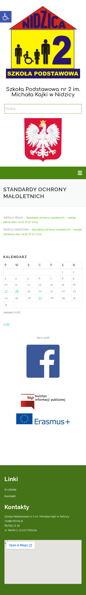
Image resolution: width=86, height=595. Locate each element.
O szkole (10, 489)
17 (6, 291)
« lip (6, 324)
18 (17, 291)
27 (40, 298)
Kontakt (10, 496)
